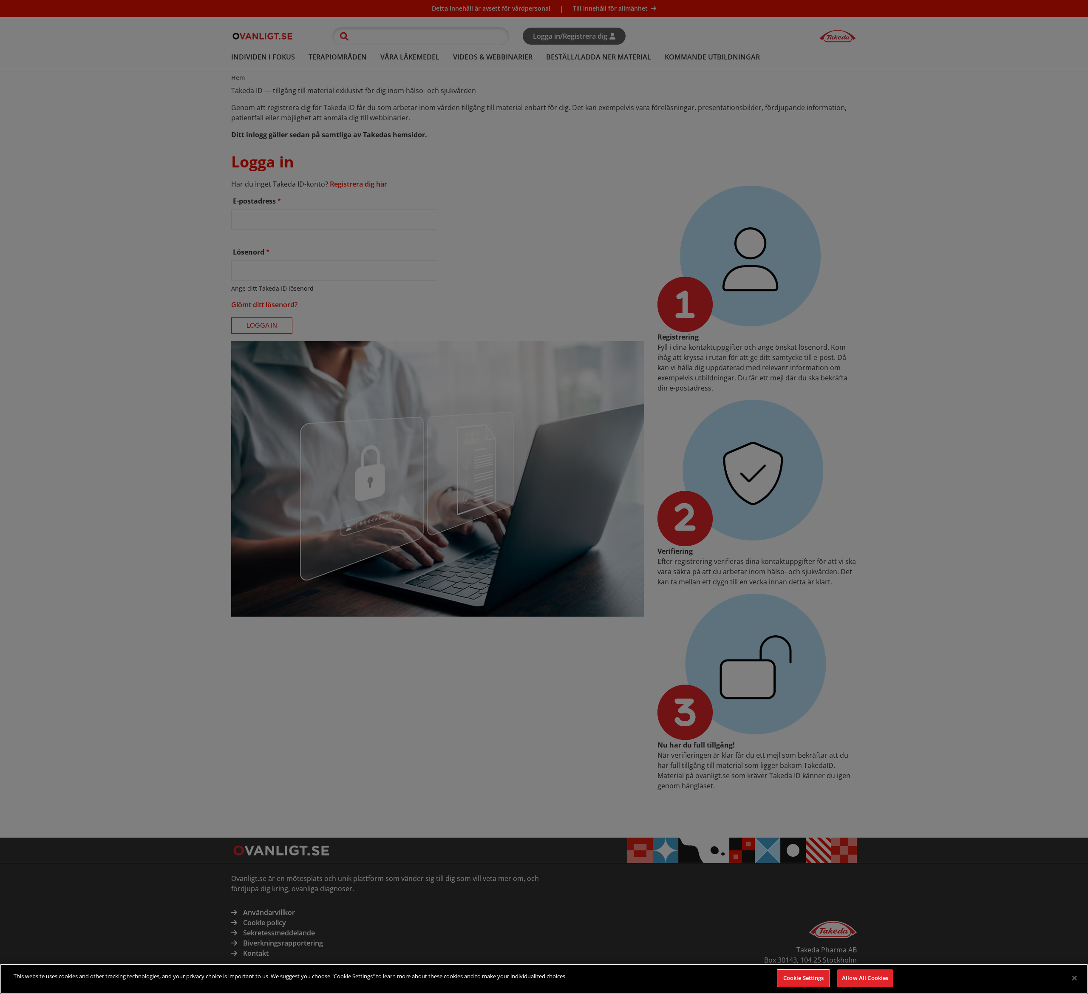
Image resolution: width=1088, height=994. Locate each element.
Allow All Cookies (865, 978)
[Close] (1074, 978)
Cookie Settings (803, 978)
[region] (544, 979)
